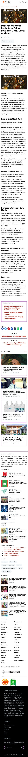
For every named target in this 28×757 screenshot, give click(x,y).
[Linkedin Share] (12, 328)
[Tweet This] (5, 328)
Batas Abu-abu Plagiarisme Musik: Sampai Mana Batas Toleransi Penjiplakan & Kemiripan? (13, 308)
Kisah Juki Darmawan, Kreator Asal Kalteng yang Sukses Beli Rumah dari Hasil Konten (17, 538)
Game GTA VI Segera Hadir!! (11, 555)
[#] (17, 2)
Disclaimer (6, 729)
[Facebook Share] (2, 328)
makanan (20, 480)
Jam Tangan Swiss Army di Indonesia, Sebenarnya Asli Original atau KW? (17, 475)
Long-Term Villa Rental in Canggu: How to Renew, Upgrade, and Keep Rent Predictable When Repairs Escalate (13, 439)
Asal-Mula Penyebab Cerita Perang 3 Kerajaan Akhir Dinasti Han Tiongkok (17, 531)
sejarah (18, 528)
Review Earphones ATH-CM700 (12, 550)
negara (14, 489)
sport (10, 497)
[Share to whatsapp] (18, 328)
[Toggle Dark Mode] (20, 2)
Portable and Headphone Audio (7, 522)
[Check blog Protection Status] (11, 672)
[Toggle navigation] (25, 2)
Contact (6, 731)
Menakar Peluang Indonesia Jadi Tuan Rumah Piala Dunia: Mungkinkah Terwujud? (17, 500)
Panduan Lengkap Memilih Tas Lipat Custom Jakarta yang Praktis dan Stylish (13, 416)
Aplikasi (11, 480)
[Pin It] (8, 328)
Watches (17, 514)
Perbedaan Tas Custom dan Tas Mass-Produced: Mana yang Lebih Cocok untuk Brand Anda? (13, 369)
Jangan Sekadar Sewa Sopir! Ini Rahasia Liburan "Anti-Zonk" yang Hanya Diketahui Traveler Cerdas (14, 392)
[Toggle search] (23, 2)
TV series (11, 505)
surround (3, 523)
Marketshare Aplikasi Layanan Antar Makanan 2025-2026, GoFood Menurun (18, 483)
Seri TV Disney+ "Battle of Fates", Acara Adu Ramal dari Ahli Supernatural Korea (17, 508)
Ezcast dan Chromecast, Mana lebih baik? (15, 548)
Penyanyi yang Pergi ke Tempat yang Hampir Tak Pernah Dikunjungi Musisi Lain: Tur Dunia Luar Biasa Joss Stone (17, 588)
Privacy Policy (7, 727)
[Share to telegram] (21, 328)
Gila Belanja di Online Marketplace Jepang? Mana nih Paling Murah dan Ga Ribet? (17, 596)
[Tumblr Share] (15, 328)
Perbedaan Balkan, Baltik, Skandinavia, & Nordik (15, 491)
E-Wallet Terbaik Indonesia (11, 553)
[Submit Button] (22, 747)
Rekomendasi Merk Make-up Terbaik (14, 551)
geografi (11, 489)
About (5, 734)
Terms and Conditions (9, 725)
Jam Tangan (11, 472)
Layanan (15, 480)
